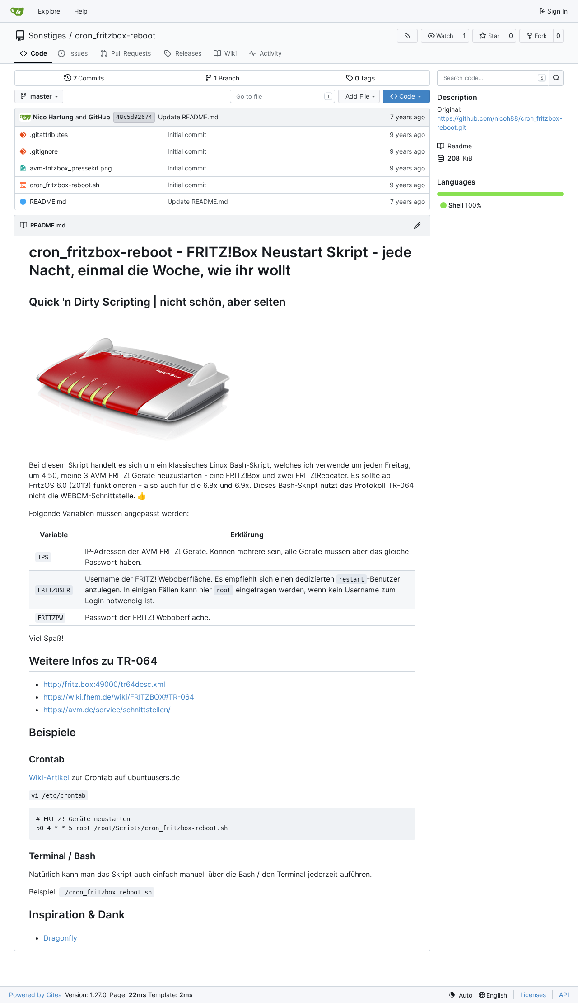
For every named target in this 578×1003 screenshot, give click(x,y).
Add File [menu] (357, 96)
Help (81, 11)
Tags (365, 78)
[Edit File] (417, 225)
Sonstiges (47, 35)
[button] (440, 36)
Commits (88, 78)
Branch (227, 78)
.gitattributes (49, 134)
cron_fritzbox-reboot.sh (64, 185)
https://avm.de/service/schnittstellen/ (107, 709)
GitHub (99, 117)
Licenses (533, 994)
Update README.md (188, 117)
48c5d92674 (134, 117)
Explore (49, 11)
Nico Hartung (53, 117)
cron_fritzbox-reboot (115, 35)
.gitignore (44, 151)
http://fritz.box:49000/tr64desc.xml (104, 684)
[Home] (17, 11)
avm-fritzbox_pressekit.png (71, 168)
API (564, 994)
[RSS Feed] (407, 36)
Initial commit (187, 134)
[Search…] (556, 78)
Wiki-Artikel (49, 777)
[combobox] (282, 96)
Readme (459, 146)
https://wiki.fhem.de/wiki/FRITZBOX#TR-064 (118, 696)
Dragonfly (60, 937)
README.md (48, 201)
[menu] (460, 995)
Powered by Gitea (35, 994)
